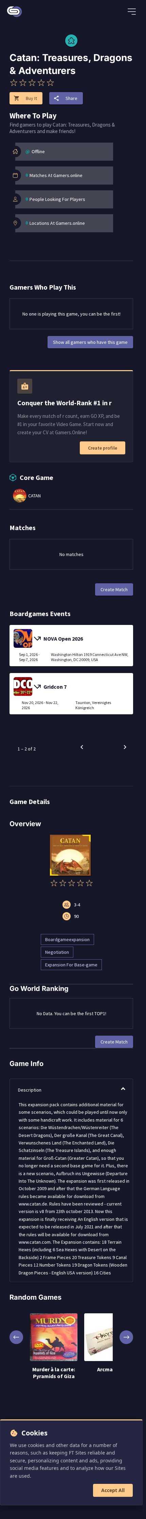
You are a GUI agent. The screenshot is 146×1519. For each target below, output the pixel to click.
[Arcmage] (108, 1337)
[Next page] (125, 747)
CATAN (34, 496)
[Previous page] (82, 747)
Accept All (113, 1490)
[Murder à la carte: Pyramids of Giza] (53, 1337)
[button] (71, 1090)
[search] (110, 12)
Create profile (102, 448)
